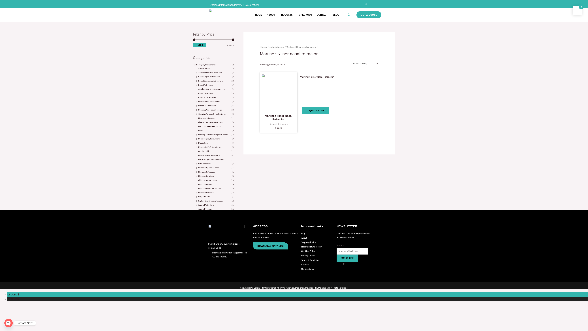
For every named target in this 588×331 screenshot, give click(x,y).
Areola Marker (204, 68)
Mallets (201, 130)
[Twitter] (366, 3)
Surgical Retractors (206, 205)
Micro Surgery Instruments (209, 139)
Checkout (305, 14)
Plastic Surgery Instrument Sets (211, 159)
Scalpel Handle (204, 197)
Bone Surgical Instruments (209, 77)
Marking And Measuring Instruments (213, 134)
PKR (13, 299)
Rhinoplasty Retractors (207, 180)
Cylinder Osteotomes (207, 97)
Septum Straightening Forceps (210, 201)
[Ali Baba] (378, 3)
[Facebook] (360, 3)
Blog (335, 14)
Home (258, 14)
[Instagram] (372, 3)
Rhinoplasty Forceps (206, 172)
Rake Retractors (204, 163)
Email (340, 245)
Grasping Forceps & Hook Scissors (212, 114)
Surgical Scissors (205, 209)
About (271, 14)
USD (13, 294)
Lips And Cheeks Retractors (209, 126)
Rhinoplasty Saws (205, 184)
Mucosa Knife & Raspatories (209, 147)
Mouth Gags (203, 143)
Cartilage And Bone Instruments (211, 89)
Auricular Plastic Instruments (210, 72)
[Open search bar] (349, 14)
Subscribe (347, 258)
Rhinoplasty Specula (206, 192)
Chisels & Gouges (205, 93)
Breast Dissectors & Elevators (210, 81)
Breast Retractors (205, 85)
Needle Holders (204, 151)
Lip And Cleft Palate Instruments (211, 122)
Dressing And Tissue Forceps (210, 110)
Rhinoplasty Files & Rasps (208, 168)
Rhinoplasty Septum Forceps (209, 188)
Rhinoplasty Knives (206, 176)
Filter (199, 45)
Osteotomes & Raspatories (209, 155)
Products (286, 14)
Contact (322, 14)
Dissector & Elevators (207, 106)
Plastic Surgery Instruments (204, 65)
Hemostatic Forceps (206, 118)
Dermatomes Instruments (209, 101)
